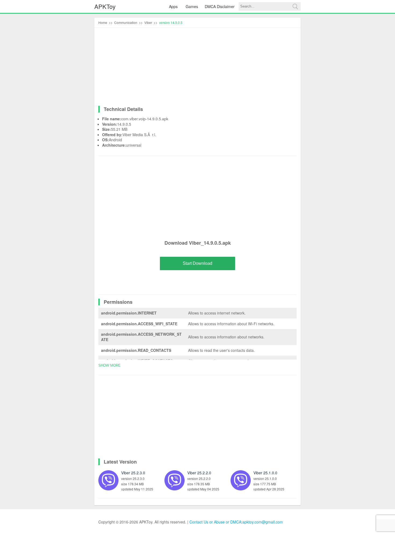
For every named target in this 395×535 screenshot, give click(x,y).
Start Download (197, 263)
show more (109, 365)
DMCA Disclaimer (220, 6)
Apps (173, 6)
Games (192, 6)
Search (295, 6)
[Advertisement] (197, 68)
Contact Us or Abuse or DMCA (215, 522)
